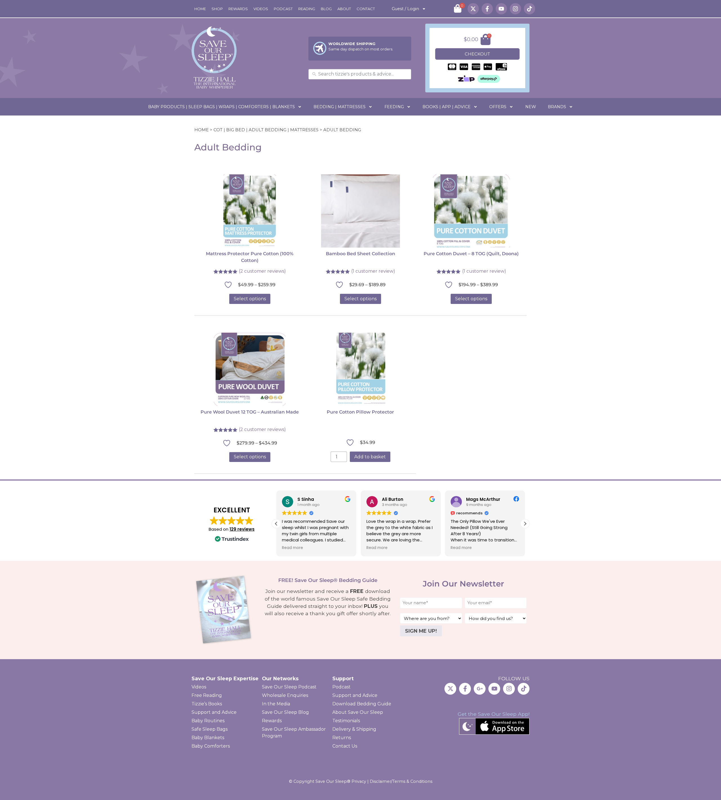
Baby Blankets (208, 737)
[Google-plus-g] (480, 689)
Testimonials (346, 720)
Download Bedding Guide (361, 703)
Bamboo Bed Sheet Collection (360, 253)
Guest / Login (405, 8)
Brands (557, 106)
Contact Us (344, 746)
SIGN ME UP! (421, 631)
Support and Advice (214, 712)
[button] (525, 523)
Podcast (283, 8)
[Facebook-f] (487, 8)
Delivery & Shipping (354, 729)
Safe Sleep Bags (210, 729)
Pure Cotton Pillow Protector (360, 412)
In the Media (276, 703)
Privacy (358, 781)
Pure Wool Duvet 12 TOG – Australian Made (250, 412)
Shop (217, 8)
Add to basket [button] (370, 456)
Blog (326, 8)
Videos (260, 8)
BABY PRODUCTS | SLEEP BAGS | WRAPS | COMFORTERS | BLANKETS (221, 106)
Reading (306, 8)
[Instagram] (515, 8)
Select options (250, 298)
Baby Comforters (211, 746)
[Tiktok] (529, 8)
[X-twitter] (473, 8)
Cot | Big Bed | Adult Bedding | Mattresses (266, 129)
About (344, 8)
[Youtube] (501, 8)
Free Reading (207, 695)
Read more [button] (292, 547)
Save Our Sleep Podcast (289, 687)
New (530, 106)
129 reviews (242, 529)
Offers (497, 106)
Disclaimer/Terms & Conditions (401, 781)
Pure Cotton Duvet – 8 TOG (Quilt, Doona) (471, 253)
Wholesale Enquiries (285, 695)
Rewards (238, 8)
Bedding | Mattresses (339, 106)
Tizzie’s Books (207, 703)
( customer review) (373, 271)
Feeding (394, 106)
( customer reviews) (262, 271)
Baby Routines (208, 720)
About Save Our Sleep (357, 712)
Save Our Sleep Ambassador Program (294, 732)
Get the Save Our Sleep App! (493, 714)
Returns (341, 737)
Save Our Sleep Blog (285, 712)
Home (200, 8)
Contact (366, 8)
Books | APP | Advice (446, 106)
